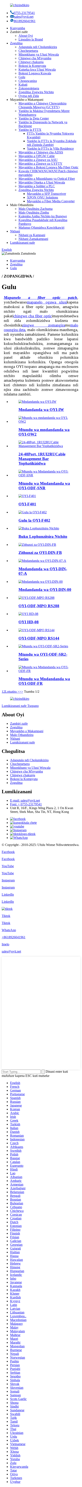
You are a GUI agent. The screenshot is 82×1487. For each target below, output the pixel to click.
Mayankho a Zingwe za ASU (38, 160)
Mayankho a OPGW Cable (37, 156)
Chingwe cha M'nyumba (35, 58)
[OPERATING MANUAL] (39, 528)
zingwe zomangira (43, 325)
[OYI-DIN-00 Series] (41, 581)
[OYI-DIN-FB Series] (37, 544)
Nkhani (15, 231)
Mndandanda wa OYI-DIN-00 (45, 589)
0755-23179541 (24, 13)
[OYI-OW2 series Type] (45, 421)
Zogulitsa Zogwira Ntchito (36, 92)
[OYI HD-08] (28, 614)
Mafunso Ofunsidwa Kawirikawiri (41, 227)
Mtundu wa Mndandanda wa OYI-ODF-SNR (44, 485)
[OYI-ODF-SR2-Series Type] (43, 646)
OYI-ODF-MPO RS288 (39, 606)
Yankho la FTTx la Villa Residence (50, 148)
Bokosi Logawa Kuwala (35, 73)
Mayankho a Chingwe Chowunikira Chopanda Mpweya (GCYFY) (42, 105)
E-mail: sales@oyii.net (25, 800)
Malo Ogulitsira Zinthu (34, 212)
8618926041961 (25, 21)
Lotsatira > (12, 691)
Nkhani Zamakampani (33, 239)
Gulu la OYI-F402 (34, 520)
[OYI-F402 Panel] (33, 512)
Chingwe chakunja (31, 62)
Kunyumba (17, 28)
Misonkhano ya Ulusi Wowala (39, 54)
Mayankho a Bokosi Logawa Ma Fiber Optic (48, 167)
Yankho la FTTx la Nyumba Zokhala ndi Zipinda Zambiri (51, 143)
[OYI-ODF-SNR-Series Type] (45, 475)
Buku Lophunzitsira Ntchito (43, 536)
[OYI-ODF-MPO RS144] (36, 630)
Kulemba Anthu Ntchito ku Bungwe (43, 216)
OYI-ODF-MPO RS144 (39, 638)
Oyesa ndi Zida (29, 96)
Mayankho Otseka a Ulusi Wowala (42, 182)
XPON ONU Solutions (42, 197)
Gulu (22, 77)
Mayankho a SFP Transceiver (46, 193)
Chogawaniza (28, 81)
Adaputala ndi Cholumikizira (38, 47)
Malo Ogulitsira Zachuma (36, 208)
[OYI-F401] (27, 496)
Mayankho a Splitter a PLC (37, 186)
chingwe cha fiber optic (32, 316)
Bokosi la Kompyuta (32, 66)
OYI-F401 (27, 504)
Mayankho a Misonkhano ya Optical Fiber (47, 178)
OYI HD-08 (29, 622)
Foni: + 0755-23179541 (26, 804)
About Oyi (26, 35)
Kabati (23, 84)
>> (21, 691)
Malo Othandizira (21, 735)
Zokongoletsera (29, 88)
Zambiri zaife (19, 723)
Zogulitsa (16, 43)
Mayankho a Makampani (26, 731)
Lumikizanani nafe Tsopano (20, 706)
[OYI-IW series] (37, 401)
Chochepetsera (28, 50)
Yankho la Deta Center (34, 118)
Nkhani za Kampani (32, 235)
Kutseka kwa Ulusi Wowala (37, 69)
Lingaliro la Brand (31, 39)
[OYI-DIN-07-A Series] (42, 560)
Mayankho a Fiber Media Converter (51, 201)
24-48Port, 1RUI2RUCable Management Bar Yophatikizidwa (42, 458)
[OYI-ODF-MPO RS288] (36, 597)
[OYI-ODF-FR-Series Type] (45, 671)
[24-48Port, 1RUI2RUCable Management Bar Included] (45, 446)
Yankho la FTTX (30, 129)
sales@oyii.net (23, 16)
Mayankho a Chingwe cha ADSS (41, 152)
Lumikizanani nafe (22, 242)
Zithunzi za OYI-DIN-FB (40, 552)
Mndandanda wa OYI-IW (41, 409)
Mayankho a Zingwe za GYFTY (40, 163)
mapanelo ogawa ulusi (47, 302)
